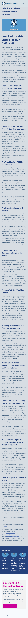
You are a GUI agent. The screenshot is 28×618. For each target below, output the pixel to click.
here (5, 526)
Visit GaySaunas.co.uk (10, 605)
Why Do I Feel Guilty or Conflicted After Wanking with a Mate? (5, 563)
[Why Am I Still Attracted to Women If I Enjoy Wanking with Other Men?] (22, 555)
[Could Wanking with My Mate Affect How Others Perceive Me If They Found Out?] (14, 555)
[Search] (23, 3)
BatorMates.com (10, 533)
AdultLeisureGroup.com (12, 536)
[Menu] (25, 3)
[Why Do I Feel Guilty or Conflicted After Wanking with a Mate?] (5, 555)
